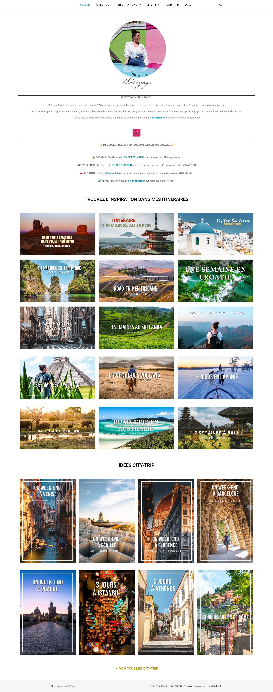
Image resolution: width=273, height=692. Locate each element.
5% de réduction (113, 173)
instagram (157, 117)
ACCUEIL (85, 4)
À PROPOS (102, 4)
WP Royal (71, 686)
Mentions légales (211, 686)
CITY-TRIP (153, 4)
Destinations (127, 4)
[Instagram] (136, 133)
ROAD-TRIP (172, 4)
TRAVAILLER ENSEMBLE (171, 686)
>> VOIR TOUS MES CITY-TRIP (136, 668)
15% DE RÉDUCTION (133, 157)
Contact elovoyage (192, 686)
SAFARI (189, 4)
